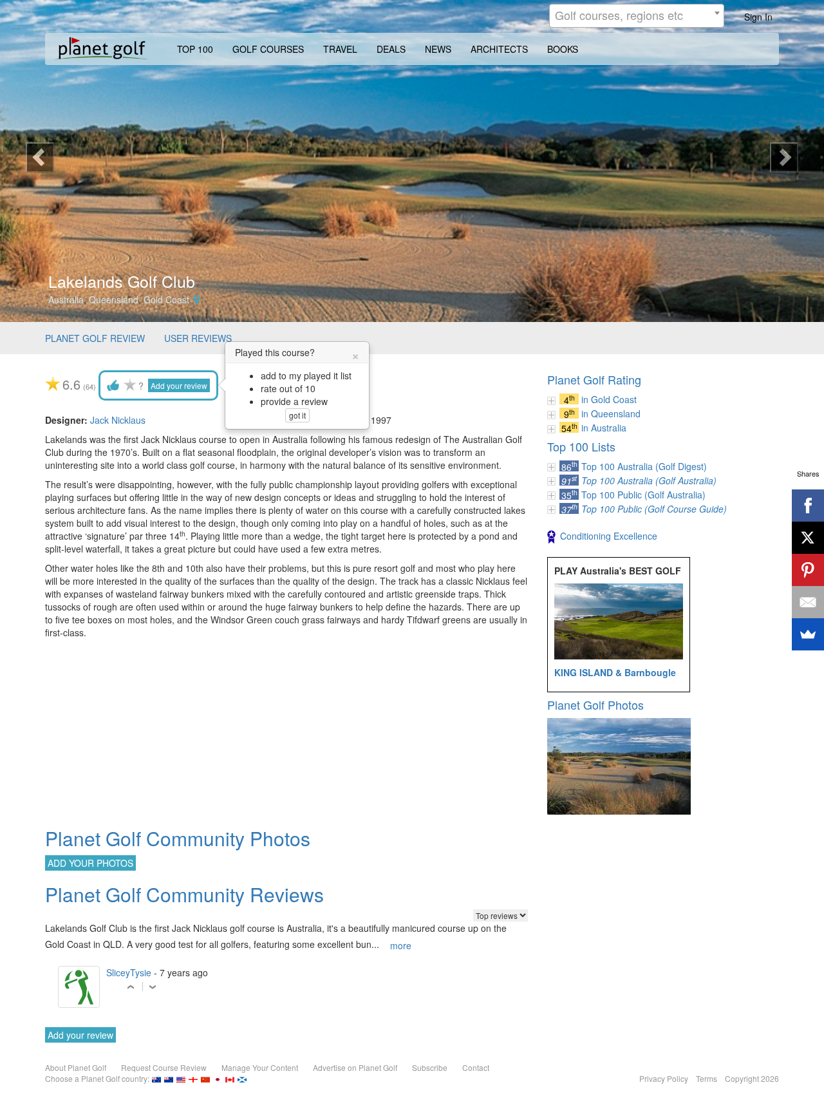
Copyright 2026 (752, 1078)
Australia (66, 299)
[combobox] (636, 16)
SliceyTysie (128, 972)
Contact (475, 1067)
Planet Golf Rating (594, 379)
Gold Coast (166, 299)
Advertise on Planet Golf (355, 1067)
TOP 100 (195, 49)
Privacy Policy (663, 1078)
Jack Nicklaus (117, 419)
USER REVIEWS (198, 338)
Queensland (113, 299)
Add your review (179, 385)
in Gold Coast (609, 399)
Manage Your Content (259, 1067)
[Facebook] (808, 505)
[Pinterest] (808, 570)
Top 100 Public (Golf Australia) (643, 494)
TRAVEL (340, 49)
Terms (706, 1078)
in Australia (603, 427)
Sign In (758, 16)
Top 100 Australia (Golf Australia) (648, 480)
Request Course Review (164, 1067)
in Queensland (611, 413)
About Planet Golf (75, 1067)
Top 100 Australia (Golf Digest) (644, 466)
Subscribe (429, 1067)
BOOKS (562, 49)
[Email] (808, 602)
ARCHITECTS (499, 49)
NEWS (438, 49)
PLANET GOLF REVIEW (95, 338)
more (400, 945)
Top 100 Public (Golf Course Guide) (654, 508)
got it (297, 415)
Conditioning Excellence (608, 535)
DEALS (391, 49)
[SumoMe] (808, 634)
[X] (808, 538)
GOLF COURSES (268, 49)
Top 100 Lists (581, 446)
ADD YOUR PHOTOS (90, 862)
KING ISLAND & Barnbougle (615, 672)
